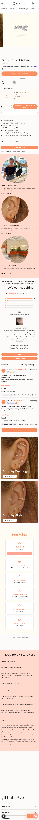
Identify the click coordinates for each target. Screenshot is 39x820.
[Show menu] (2, 3)
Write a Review (23, 358)
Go (19, 553)
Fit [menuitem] (27, 348)
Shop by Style (6, 806)
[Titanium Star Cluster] (6, 95)
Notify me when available (19, 74)
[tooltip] (25, 328)
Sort (22, 365)
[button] (19, 298)
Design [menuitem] (13, 348)
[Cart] (36, 3)
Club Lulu (22, 78)
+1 (17, 403)
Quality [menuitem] (21, 348)
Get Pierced (5, 812)
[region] (19, 321)
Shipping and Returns (11, 141)
